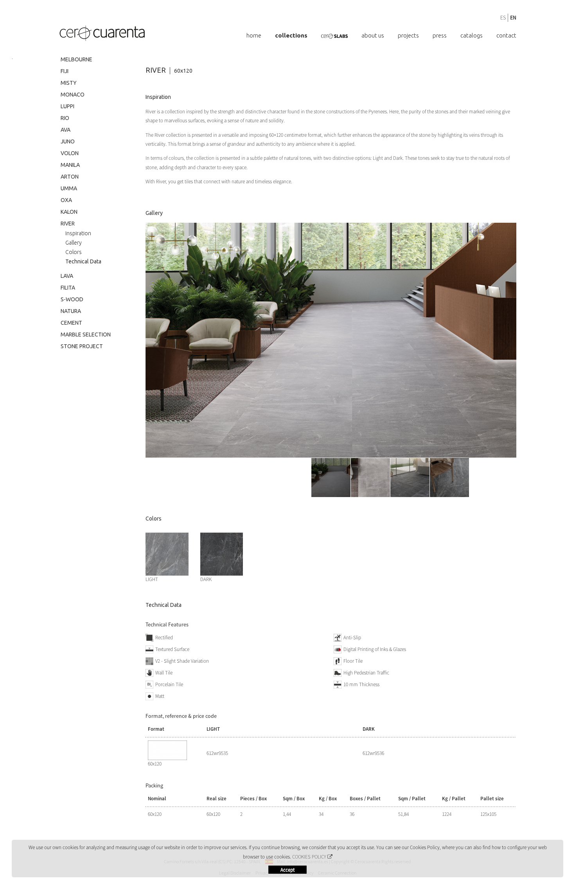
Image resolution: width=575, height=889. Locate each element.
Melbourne (76, 59)
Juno (68, 141)
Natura (71, 311)
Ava (65, 130)
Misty (69, 83)
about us (388, 35)
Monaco (72, 94)
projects (420, 35)
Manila (70, 165)
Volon (70, 153)
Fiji (64, 71)
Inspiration (78, 233)
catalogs (475, 35)
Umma (69, 188)
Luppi (67, 106)
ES (503, 17)
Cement (71, 323)
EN (513, 17)
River (68, 223)
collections (314, 35)
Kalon (69, 212)
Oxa (66, 200)
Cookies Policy (309, 856)
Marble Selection (86, 334)
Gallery (73, 243)
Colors (73, 252)
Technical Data (83, 261)
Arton (70, 177)
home (281, 35)
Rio (65, 118)
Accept (287, 869)
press (447, 35)
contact (506, 35)
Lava (67, 276)
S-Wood (72, 299)
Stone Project (82, 346)
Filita (68, 287)
